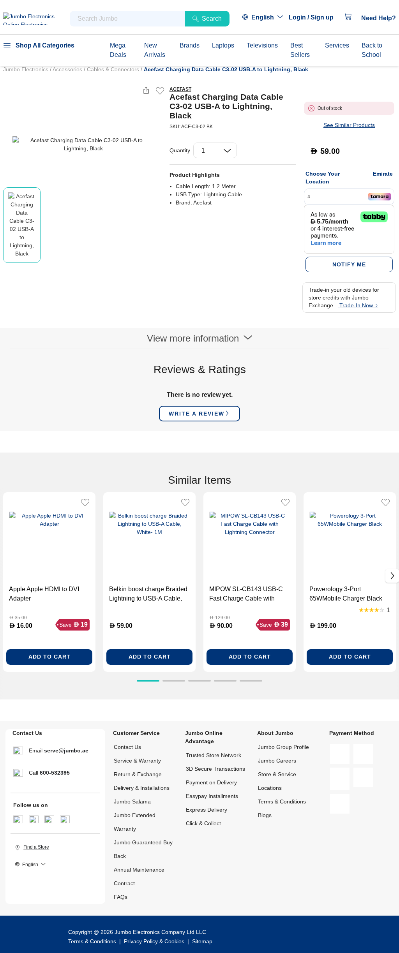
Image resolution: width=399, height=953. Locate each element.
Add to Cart (49, 657)
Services (337, 45)
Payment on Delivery (211, 782)
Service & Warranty (137, 760)
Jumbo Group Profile (283, 747)
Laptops (223, 45)
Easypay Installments (212, 796)
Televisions (262, 45)
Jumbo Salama (132, 801)
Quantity (179, 150)
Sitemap (202, 941)
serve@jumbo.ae (66, 750)
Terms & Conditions (282, 801)
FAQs (120, 897)
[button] (315, 17)
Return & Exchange (138, 774)
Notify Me (349, 264)
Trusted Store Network (213, 755)
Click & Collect (203, 823)
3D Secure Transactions (215, 769)
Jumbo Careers (277, 760)
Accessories (68, 69)
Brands (190, 45)
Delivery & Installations (141, 788)
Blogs (265, 815)
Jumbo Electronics (26, 69)
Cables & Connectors (114, 69)
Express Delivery (206, 810)
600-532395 (55, 773)
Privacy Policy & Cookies (154, 941)
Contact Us (127, 747)
